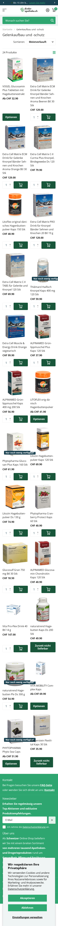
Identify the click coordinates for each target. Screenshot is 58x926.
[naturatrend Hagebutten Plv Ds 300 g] (15, 674)
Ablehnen (27, 907)
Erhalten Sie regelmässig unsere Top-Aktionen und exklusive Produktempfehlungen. (22, 808)
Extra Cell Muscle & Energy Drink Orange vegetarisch (14, 347)
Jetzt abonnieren (52, 820)
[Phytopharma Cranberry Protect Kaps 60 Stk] (43, 497)
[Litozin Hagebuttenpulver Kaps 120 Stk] (43, 439)
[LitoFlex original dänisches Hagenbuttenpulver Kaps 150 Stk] (15, 205)
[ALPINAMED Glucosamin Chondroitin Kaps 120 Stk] (43, 553)
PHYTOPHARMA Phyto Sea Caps (11, 749)
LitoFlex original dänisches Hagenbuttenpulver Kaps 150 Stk (14, 225)
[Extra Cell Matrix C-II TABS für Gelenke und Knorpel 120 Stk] (15, 265)
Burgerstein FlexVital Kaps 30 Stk (41, 742)
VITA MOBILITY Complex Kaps (42, 687)
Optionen (11, 117)
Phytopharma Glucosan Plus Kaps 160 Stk (15, 462)
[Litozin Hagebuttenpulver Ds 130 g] (15, 497)
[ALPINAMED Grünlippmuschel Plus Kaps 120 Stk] (43, 326)
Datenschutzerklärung (34, 827)
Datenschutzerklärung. (21, 889)
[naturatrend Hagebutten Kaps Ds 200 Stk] (43, 609)
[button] (3, 3)
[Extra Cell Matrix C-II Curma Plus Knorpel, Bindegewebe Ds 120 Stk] (43, 137)
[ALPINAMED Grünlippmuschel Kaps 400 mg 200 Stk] (15, 383)
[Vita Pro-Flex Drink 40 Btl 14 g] (15, 609)
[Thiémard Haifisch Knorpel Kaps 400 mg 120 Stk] (43, 270)
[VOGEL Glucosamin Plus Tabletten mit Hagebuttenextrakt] (15, 70)
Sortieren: (19, 42)
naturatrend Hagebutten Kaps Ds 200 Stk (41, 630)
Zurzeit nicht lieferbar (43, 647)
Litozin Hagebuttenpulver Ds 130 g (14, 515)
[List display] (54, 53)
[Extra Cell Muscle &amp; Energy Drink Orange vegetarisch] (15, 326)
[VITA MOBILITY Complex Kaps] (43, 669)
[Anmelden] (47, 10)
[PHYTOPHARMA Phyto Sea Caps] (15, 731)
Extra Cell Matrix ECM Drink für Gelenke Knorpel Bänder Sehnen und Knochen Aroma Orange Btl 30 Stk (14, 163)
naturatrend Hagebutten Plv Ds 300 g (13, 692)
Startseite (7, 29)
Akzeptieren (27, 898)
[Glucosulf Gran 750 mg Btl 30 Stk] (15, 553)
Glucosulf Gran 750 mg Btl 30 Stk (13, 571)
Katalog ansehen (4, 10)
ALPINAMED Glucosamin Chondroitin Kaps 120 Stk (42, 573)
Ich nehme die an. (28, 827)
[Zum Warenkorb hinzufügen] (48, 117)
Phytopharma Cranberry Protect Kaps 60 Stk (41, 517)
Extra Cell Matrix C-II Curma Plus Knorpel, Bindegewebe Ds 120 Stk (42, 159)
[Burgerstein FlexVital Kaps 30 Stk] (41, 725)
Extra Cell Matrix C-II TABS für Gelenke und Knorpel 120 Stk (15, 285)
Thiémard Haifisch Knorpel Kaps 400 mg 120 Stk (42, 290)
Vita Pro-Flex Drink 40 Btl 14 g (14, 628)
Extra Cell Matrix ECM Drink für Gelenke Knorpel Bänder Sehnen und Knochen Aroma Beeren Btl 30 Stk (42, 96)
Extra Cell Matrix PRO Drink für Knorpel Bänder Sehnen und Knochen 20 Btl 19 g (42, 227)
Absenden (52, 20)
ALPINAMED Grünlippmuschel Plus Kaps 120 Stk (41, 347)
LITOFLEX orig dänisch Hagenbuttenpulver (41, 403)
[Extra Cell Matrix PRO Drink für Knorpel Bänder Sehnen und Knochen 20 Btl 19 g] (43, 205)
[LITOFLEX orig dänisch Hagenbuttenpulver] (43, 383)
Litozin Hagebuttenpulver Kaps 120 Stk (41, 457)
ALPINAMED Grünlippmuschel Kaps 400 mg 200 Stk (13, 403)
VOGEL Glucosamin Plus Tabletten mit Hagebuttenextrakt (13, 90)
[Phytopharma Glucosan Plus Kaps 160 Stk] (15, 444)
